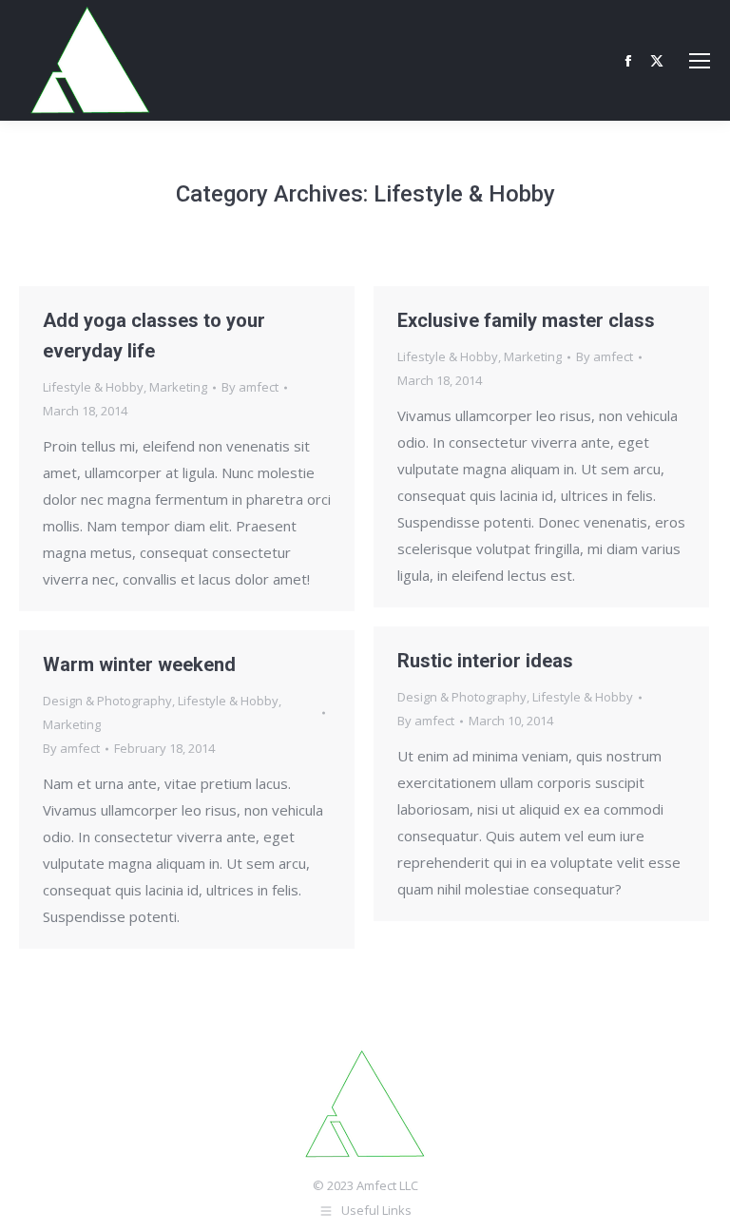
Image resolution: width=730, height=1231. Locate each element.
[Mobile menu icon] (699, 60)
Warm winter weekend (139, 664)
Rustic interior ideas (485, 660)
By (250, 386)
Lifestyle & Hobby (93, 386)
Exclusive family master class (526, 320)
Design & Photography (462, 696)
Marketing (178, 386)
